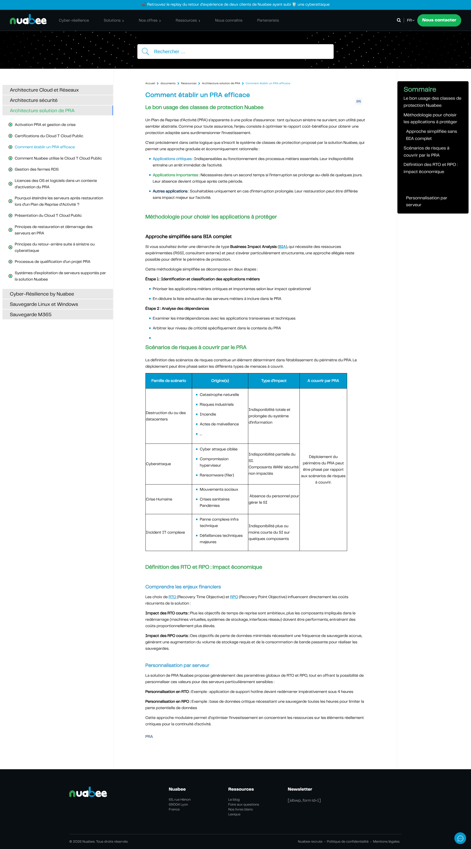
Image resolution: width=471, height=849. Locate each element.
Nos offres (148, 20)
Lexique (234, 814)
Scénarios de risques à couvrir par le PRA (426, 151)
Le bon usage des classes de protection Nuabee (432, 101)
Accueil (150, 83)
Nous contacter (439, 20)
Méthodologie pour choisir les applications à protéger (430, 118)
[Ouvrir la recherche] (399, 20)
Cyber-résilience (74, 20)
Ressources (186, 20)
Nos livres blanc (240, 809)
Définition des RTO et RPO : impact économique (431, 168)
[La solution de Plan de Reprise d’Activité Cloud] (28, 19)
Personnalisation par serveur (426, 201)
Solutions (112, 20)
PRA (149, 736)
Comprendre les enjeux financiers (429, 184)
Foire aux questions (243, 804)
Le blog (234, 799)
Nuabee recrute (310, 841)
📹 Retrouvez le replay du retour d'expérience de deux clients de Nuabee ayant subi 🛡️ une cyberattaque (235, 4)
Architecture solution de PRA (221, 83)
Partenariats (268, 20)
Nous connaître (229, 20)
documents (167, 83)
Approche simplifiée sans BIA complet (431, 135)
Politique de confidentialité (347, 841)
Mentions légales (386, 841)
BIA (282, 246)
